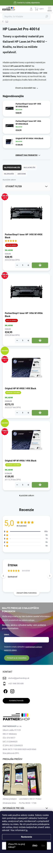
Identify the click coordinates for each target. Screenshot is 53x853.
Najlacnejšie (29, 168)
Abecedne (22, 174)
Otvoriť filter (13, 186)
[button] (49, 575)
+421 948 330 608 (16, 683)
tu (26, 830)
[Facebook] (5, 690)
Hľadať (46, 16)
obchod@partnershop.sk (18, 678)
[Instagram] (12, 690)
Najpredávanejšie (12, 168)
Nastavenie (26, 837)
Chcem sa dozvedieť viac (25, 88)
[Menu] (49, 8)
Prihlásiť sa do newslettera (16, 658)
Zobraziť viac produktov (26, 155)
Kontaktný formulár (16, 701)
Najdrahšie (9, 174)
